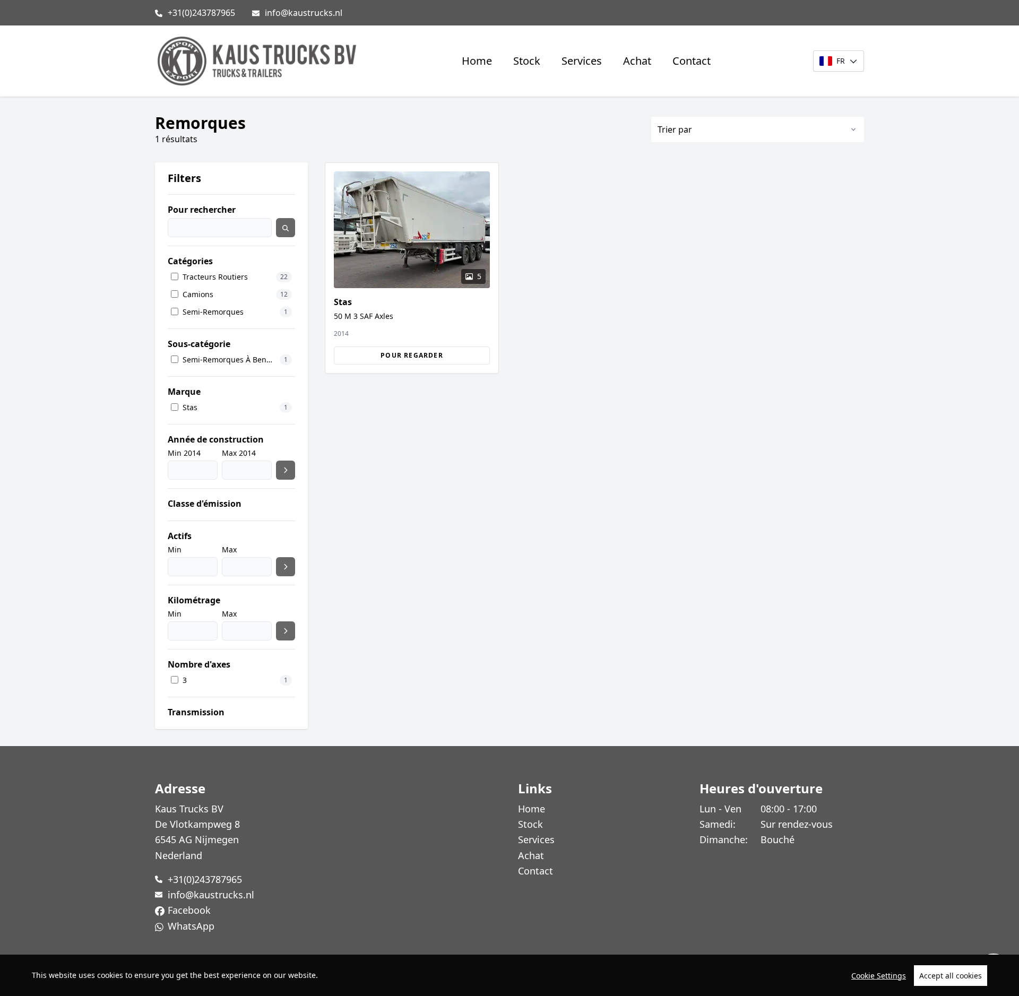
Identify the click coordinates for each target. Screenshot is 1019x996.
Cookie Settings (878, 976)
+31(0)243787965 (201, 13)
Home (477, 61)
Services (582, 61)
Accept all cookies (950, 976)
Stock (526, 61)
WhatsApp (191, 926)
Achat (637, 61)
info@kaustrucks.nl (303, 13)
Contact (691, 61)
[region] (509, 975)
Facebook (189, 910)
